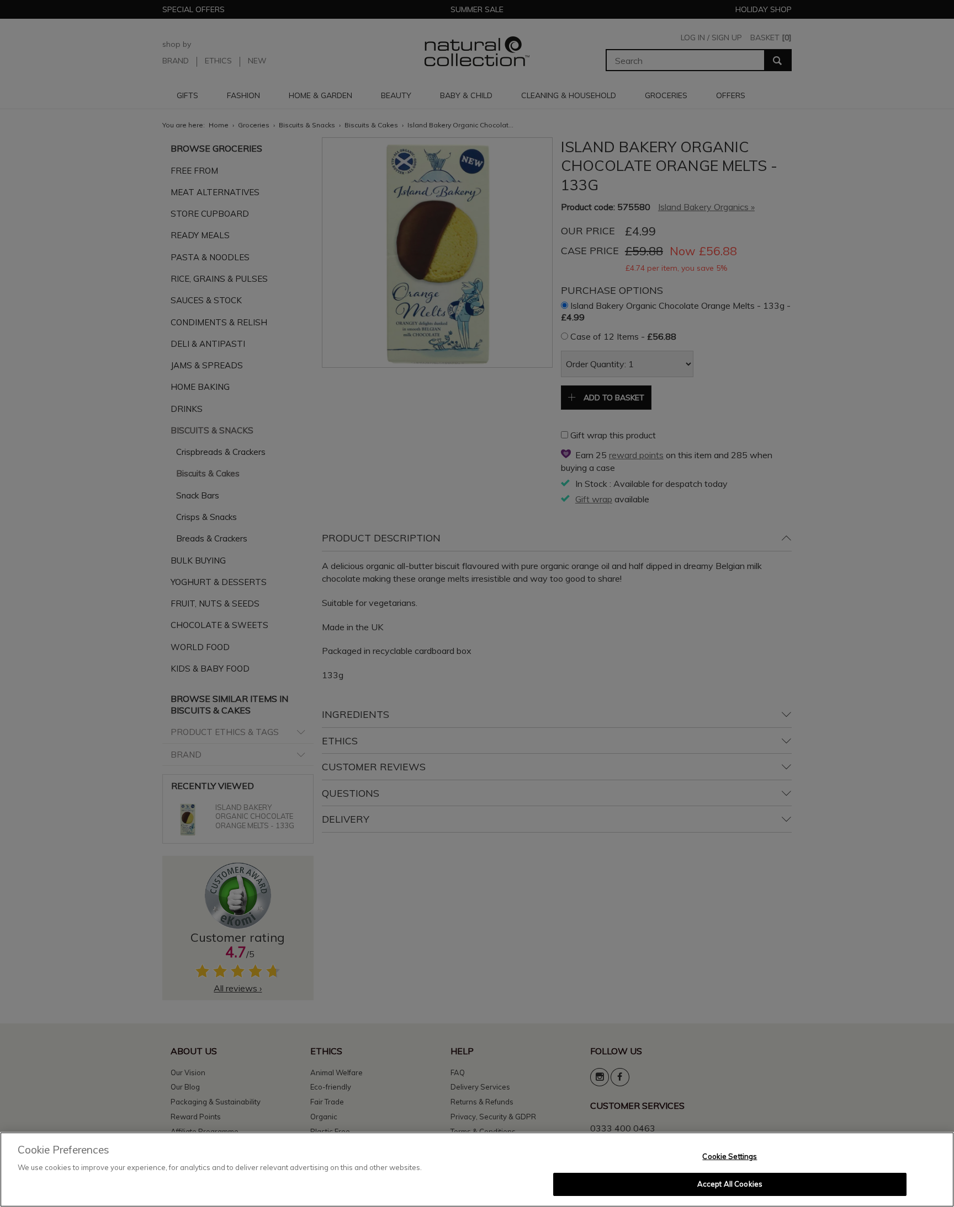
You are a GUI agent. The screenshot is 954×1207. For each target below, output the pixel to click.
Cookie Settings (729, 1156)
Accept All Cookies (729, 1183)
